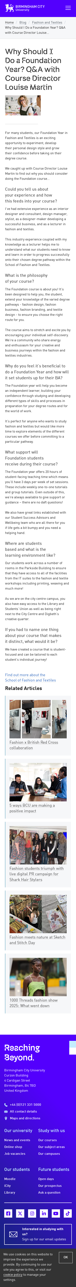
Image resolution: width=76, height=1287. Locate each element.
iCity (7, 1186)
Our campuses (49, 1154)
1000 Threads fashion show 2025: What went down (34, 1003)
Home (9, 22)
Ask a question (49, 1192)
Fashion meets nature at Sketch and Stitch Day (37, 940)
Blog (22, 22)
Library (9, 1192)
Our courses (47, 1140)
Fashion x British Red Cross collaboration (34, 745)
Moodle (10, 1179)
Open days (46, 1179)
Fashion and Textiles (47, 22)
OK (66, 1257)
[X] (20, 1213)
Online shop (13, 1147)
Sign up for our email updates (44, 1234)
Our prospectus (50, 1186)
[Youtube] (56, 1213)
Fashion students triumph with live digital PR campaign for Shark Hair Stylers (37, 874)
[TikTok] (68, 1213)
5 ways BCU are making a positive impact (32, 809)
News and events (17, 1140)
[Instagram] (32, 1213)
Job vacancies (14, 1154)
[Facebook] (8, 1213)
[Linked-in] (44, 1213)
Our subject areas (51, 1147)
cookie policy (12, 1275)
